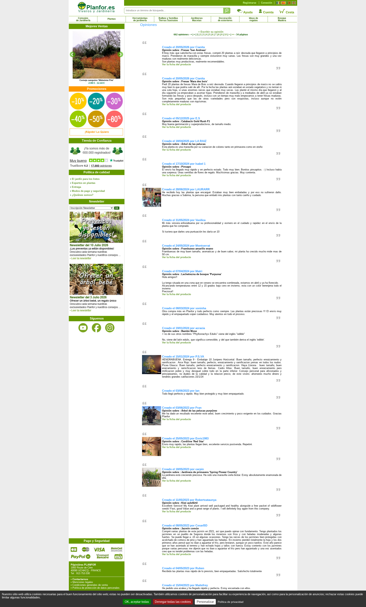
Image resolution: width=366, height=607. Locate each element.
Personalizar (205, 601)
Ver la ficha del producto (176, 64)
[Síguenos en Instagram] (110, 328)
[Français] (277, 2)
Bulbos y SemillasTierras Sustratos (168, 19)
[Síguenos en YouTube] (83, 328)
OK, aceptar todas (137, 601)
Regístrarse (249, 2)
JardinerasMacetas (197, 19)
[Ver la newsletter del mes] (96, 260)
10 (225, 34)
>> (233, 34)
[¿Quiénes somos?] (96, 156)
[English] (293, 2)
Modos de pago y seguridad (88, 191)
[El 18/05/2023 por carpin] (151, 485)
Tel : (73, 573)
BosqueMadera (282, 19)
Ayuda (248, 12)
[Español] (283, 2)
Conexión (266, 2)
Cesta (289, 12)
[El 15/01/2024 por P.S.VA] (151, 373)
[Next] (120, 54)
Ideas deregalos (253, 19)
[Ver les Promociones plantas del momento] (96, 134)
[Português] (288, 2)
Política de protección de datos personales (96, 587)
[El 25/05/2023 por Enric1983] (151, 455)
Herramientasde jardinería (140, 19)
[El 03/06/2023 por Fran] (151, 424)
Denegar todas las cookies (173, 601)
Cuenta (268, 12)
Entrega (76, 187)
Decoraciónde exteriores (225, 19)
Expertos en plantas (83, 183)
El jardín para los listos (86, 179)
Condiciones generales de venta (90, 585)
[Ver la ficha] (96, 55)
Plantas (112, 19)
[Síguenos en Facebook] (96, 328)
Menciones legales (82, 582)
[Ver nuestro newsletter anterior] (96, 312)
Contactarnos (80, 579)
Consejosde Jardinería (83, 19)
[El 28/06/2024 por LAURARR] (151, 206)
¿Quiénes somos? (82, 195)
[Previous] (72, 54)
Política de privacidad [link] (230, 601)
